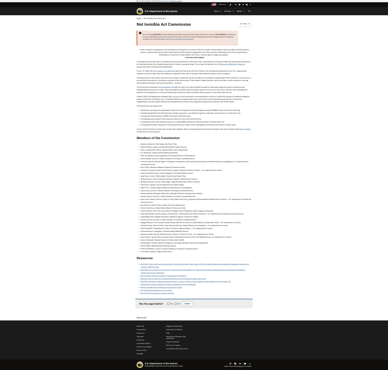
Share (245, 24)
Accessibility (141, 329)
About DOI (140, 326)
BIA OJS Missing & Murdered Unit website (156, 290)
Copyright (140, 336)
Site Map (140, 354)
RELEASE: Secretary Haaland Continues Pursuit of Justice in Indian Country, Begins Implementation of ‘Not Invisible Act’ (186, 282)
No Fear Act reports (173, 345)
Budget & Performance (174, 326)
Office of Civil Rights (144, 347)
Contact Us (140, 333)
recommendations (164, 87)
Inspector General (172, 342)
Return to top (142, 318)
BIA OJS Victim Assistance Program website (157, 293)
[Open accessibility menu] (230, 4)
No (179, 304)
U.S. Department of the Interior (161, 11)
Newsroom (222, 4)
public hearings (245, 129)
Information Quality (143, 343)
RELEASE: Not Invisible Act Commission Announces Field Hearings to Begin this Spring (173, 279)
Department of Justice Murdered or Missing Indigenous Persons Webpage (168, 285)
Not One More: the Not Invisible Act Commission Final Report (163, 276)
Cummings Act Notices (174, 329)
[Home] (140, 11)
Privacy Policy (142, 350)
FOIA (168, 333)
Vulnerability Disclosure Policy (177, 349)
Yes (171, 304)
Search (249, 11)
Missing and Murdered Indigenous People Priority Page (161, 287)
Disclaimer (140, 340)
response (175, 97)
